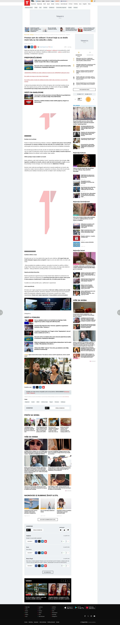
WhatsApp (66, 391)
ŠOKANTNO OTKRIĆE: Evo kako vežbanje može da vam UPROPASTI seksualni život (46, 72)
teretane (48, 50)
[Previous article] (1, 312)
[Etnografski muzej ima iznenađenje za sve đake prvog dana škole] (76, 183)
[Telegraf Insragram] (91, 616)
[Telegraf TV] (94, 616)
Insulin (33, 402)
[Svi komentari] (60, 530)
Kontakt (57, 622)
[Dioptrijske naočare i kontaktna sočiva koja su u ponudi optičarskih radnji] (62, 29)
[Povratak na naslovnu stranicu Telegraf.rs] (27, 3)
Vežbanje (63, 402)
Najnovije (79, 153)
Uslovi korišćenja (65, 396)
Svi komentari (48, 572)
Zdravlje (32, 34)
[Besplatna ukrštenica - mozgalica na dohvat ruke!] (76, 238)
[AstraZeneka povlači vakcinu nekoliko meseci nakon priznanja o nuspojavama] (27, 29)
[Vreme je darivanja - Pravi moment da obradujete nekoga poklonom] (80, 29)
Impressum (36, 622)
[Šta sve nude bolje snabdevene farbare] (45, 29)
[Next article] (118, 312)
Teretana (57, 402)
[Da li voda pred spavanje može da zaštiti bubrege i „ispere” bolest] (76, 140)
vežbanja (54, 50)
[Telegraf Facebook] (85, 616)
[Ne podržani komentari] (68, 530)
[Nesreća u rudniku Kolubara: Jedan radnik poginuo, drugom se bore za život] (28, 102)
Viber (28, 393)
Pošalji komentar (60, 408)
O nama (25, 622)
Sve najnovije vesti (84, 89)
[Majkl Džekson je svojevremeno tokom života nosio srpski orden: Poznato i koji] (76, 177)
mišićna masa (44, 402)
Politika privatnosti (51, 622)
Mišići (38, 402)
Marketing (31, 622)
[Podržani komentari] (64, 530)
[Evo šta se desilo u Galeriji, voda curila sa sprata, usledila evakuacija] (36, 589)
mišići (59, 52)
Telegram (32, 393)
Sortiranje (61, 527)
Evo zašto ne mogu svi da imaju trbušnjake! (36, 76)
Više (89, 4)
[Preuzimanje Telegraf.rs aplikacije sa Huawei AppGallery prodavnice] (91, 607)
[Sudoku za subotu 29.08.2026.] (76, 244)
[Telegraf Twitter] (88, 616)
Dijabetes (27, 402)
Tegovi (51, 402)
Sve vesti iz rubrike (47, 519)
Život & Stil (26, 34)
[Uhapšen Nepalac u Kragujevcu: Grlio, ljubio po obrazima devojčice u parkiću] (59, 589)
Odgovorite (30, 541)
